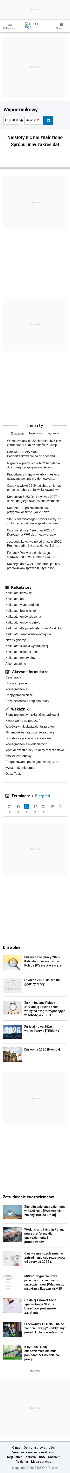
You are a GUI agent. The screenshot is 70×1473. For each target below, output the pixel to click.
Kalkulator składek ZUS (21, 652)
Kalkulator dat (14, 599)
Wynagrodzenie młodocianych (26, 744)
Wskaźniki (20, 709)
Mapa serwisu (41, 1462)
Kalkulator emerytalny (20, 657)
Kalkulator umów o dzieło (22, 622)
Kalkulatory (21, 587)
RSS (42, 1457)
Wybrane (53, 433)
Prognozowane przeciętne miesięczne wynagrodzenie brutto (31, 764)
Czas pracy (13, 677)
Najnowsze (36, 433)
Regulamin (14, 1457)
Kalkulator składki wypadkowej (26, 646)
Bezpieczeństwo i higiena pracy (27, 701)
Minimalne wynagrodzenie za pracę (29, 732)
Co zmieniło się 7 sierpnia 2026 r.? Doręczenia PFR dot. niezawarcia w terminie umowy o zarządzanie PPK (32, 533)
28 (44, 806)
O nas (16, 1447)
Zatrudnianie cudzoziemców (28, 1197)
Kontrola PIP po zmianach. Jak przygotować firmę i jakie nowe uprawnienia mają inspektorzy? (28, 510)
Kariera (30, 1457)
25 (18, 806)
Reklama (22, 1462)
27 (35, 806)
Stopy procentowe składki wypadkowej (32, 714)
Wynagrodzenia (16, 689)
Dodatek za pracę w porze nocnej (28, 738)
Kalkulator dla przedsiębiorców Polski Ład (34, 628)
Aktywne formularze (30, 671)
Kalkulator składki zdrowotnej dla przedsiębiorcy (28, 637)
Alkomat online (15, 663)
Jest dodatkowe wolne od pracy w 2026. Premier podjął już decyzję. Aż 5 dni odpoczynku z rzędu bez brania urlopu (34, 544)
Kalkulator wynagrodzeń (22, 604)
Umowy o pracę (16, 683)
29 (52, 806)
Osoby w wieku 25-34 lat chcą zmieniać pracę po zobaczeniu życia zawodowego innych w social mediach (35, 488)
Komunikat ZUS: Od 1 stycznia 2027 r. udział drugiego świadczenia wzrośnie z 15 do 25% (34, 499)
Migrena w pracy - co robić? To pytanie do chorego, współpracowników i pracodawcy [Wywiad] (33, 465)
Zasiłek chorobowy (18, 756)
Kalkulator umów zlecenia (23, 616)
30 (60, 806)
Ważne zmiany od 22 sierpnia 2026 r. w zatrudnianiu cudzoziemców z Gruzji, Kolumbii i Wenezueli (34, 443)
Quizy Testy (13, 773)
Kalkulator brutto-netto (20, 610)
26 (26, 806)
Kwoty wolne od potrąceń (22, 720)
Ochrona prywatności (39, 1447)
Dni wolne (11, 947)
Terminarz (20, 795)
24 (9, 806)
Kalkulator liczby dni (19, 593)
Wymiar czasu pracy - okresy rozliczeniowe (35, 750)
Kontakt (54, 1457)
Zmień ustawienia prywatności (33, 1452)
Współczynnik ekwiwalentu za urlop (30, 726)
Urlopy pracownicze (19, 695)
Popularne (17, 433)
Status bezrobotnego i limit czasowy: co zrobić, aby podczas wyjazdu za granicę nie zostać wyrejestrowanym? (34, 521)
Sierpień (42, 795)
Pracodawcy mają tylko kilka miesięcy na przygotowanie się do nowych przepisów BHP (33, 477)
